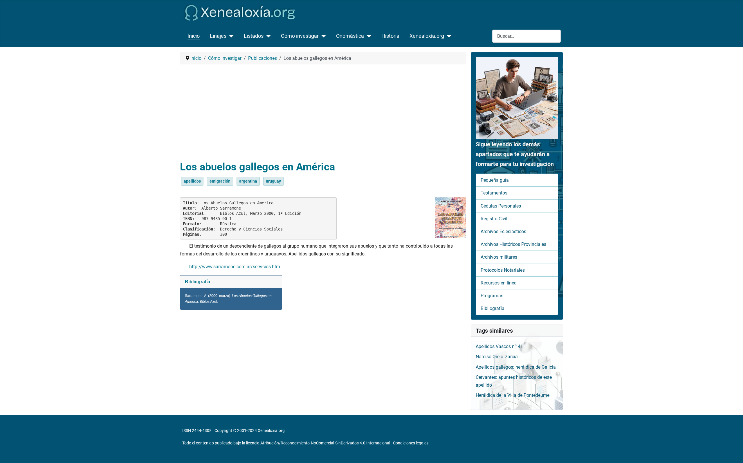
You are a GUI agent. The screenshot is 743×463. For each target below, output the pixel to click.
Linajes (218, 36)
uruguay (273, 181)
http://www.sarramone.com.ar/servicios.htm (234, 266)
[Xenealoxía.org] (447, 36)
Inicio (193, 36)
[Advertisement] (323, 112)
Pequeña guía (495, 180)
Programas (492, 295)
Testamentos (494, 193)
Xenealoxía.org (427, 36)
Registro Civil (494, 218)
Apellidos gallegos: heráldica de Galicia (516, 367)
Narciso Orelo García (497, 356)
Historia (390, 36)
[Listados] (267, 36)
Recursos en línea (499, 283)
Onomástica (350, 36)
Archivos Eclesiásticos (503, 231)
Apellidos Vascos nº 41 (499, 346)
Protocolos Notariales (503, 270)
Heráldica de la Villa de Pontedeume (512, 395)
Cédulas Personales (501, 206)
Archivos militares (499, 257)
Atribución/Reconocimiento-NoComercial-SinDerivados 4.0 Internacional (325, 443)
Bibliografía (492, 308)
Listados (254, 36)
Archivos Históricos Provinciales (513, 244)
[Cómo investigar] (322, 36)
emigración (220, 181)
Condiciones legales (410, 443)
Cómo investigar (300, 36)
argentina (248, 181)
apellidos (192, 181)
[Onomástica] (367, 36)
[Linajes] (230, 36)
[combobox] (526, 36)
